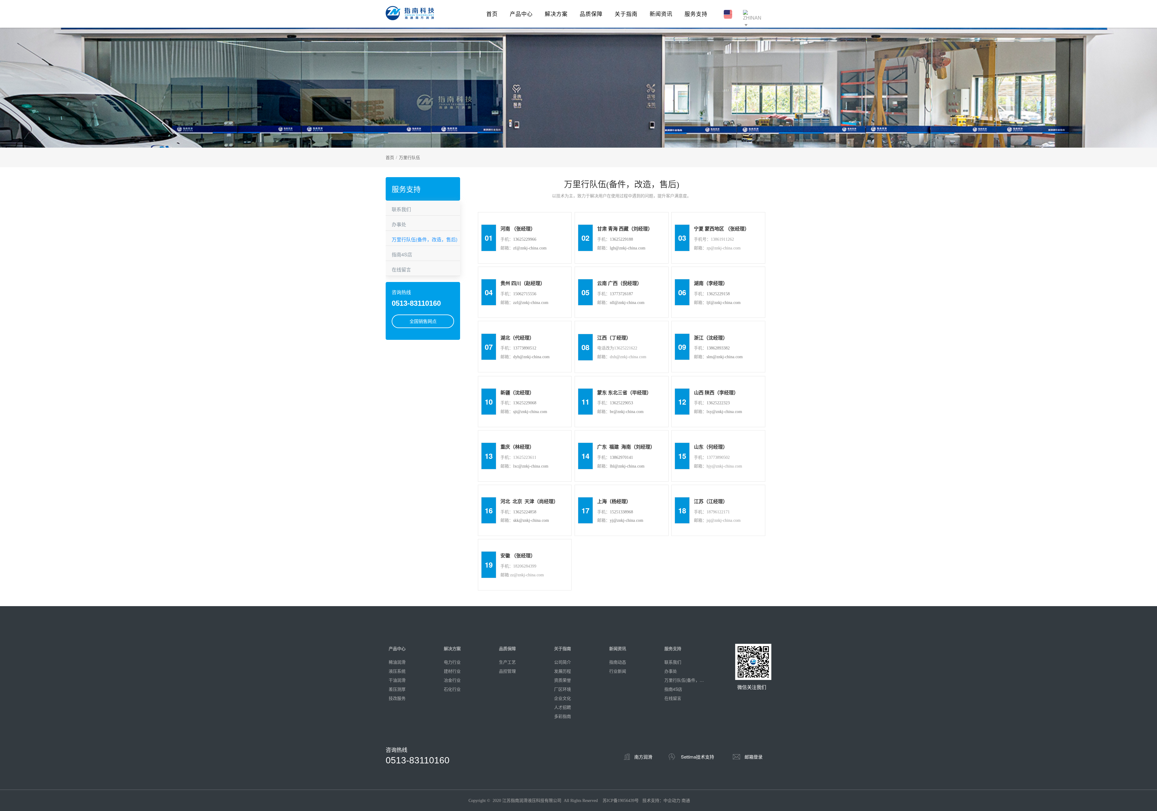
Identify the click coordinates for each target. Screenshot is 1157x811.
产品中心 (521, 13)
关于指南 (626, 13)
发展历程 (562, 671)
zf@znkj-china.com (530, 248)
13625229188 (621, 239)
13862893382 (718, 348)
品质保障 (591, 13)
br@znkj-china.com (627, 411)
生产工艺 (507, 662)
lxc (515, 466)
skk (516, 520)
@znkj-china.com (533, 466)
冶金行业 (452, 680)
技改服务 (397, 698)
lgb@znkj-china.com (627, 248)
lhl (612, 466)
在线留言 (401, 269)
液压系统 (397, 671)
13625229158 (718, 294)
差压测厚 (397, 689)
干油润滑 (397, 680)
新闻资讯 (661, 13)
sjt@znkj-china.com (530, 411)
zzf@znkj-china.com (530, 302)
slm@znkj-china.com (725, 357)
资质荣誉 (562, 680)
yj (611, 520)
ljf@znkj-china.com (724, 302)
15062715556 (524, 294)
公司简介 (562, 662)
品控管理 (507, 671)
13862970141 (621, 457)
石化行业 (452, 689)
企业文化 (562, 698)
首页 (492, 13)
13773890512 (524, 348)
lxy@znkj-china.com (724, 411)
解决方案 (556, 13)
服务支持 (696, 13)
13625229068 (524, 403)
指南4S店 (402, 254)
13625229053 (621, 403)
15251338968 (621, 512)
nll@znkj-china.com (627, 302)
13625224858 (524, 512)
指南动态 (617, 662)
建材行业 (452, 671)
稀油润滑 (397, 662)
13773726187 (621, 294)
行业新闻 (617, 671)
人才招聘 (562, 707)
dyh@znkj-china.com (531, 357)
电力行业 (452, 662)
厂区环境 (562, 689)
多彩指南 (562, 716)
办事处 (399, 224)
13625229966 (524, 239)
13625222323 (718, 403)
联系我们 (401, 209)
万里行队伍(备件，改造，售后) (424, 239)
